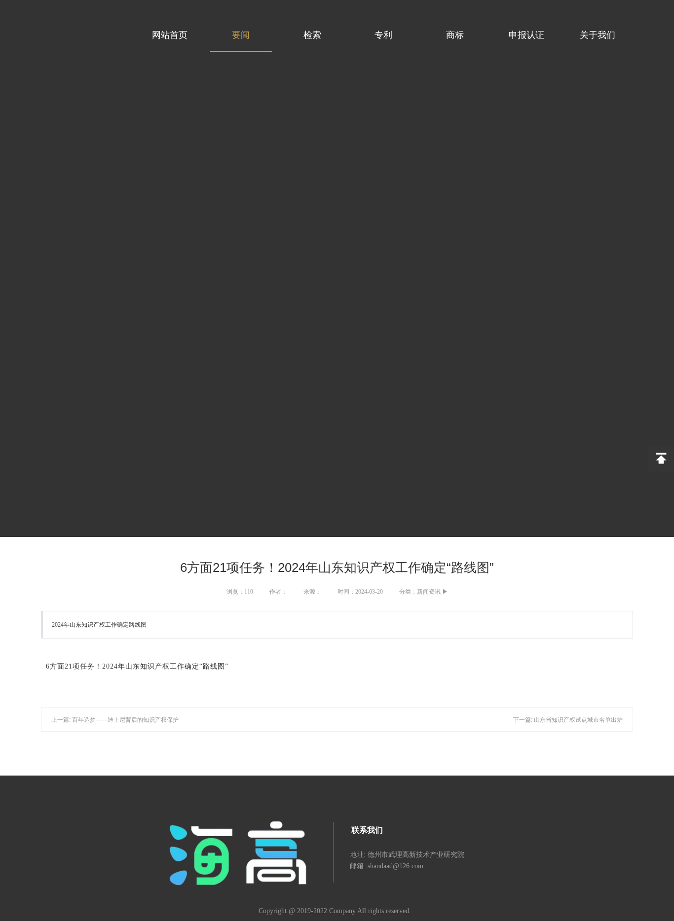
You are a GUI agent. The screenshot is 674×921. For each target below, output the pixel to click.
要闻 (241, 35)
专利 (383, 35)
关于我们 (597, 35)
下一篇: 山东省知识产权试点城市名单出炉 (568, 719)
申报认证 (526, 35)
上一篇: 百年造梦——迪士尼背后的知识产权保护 (115, 719)
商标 (455, 35)
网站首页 (169, 35)
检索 (312, 35)
